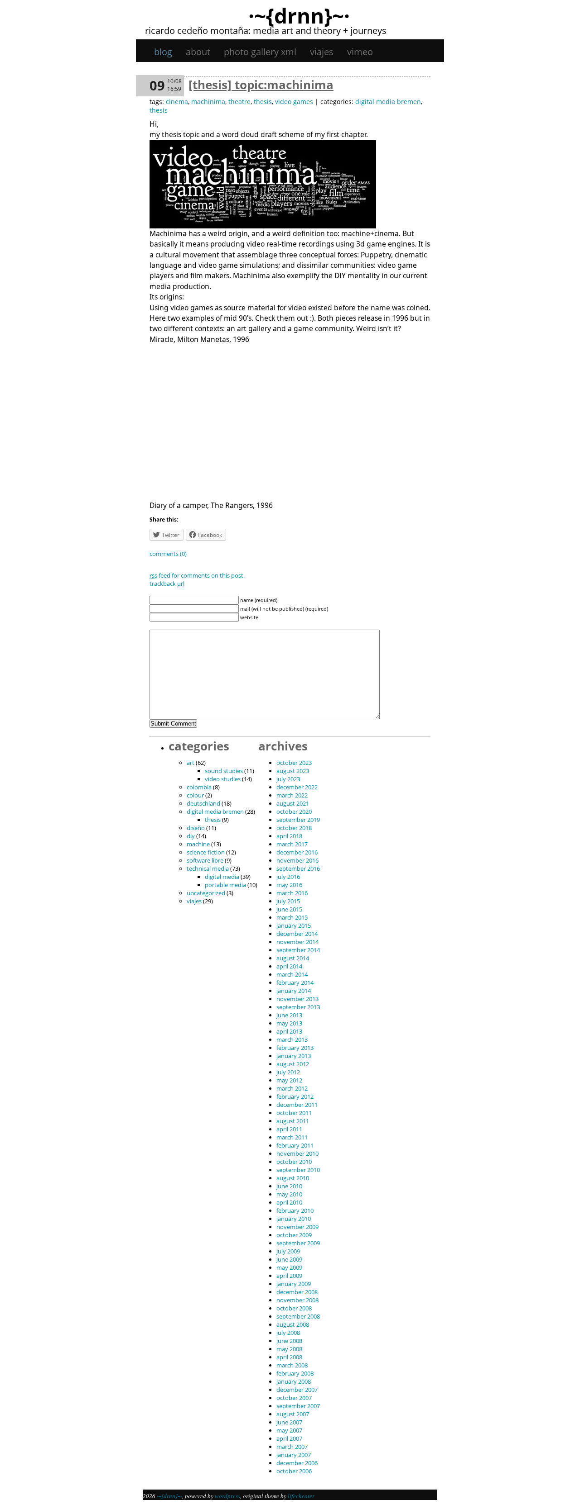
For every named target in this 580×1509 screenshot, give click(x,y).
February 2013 (295, 1048)
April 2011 (289, 1129)
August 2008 (292, 1324)
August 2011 (292, 1121)
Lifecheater (301, 1496)
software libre (205, 860)
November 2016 (297, 860)
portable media (225, 885)
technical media (208, 868)
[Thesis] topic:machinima (261, 84)
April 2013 (289, 1031)
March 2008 (292, 1365)
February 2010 (295, 1210)
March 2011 (292, 1137)
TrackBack (167, 583)
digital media (222, 877)
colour (195, 795)
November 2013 (297, 999)
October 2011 (294, 1113)
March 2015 (292, 917)
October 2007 (294, 1398)
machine (198, 844)
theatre (239, 101)
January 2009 (293, 1284)
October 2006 (294, 1471)
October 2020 (294, 811)
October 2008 (294, 1308)
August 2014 (292, 958)
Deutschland (203, 803)
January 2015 (293, 925)
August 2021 (292, 803)
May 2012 (289, 1080)
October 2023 (294, 763)
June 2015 (289, 909)
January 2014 (293, 991)
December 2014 (297, 934)
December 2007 (297, 1390)
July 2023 (288, 779)
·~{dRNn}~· (299, 15)
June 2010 (289, 1186)
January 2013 (293, 1056)
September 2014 (298, 950)
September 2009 (298, 1243)
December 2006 (297, 1463)
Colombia (199, 787)
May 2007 (289, 1430)
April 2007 (289, 1438)
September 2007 (298, 1406)
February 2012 (295, 1096)
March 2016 (292, 893)
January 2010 (293, 1219)
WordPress (227, 1496)
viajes (322, 52)
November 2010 (297, 1153)
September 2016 (298, 868)
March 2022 (292, 795)
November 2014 (297, 942)
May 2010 (289, 1194)
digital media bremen (388, 101)
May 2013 (289, 1023)
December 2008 (297, 1292)
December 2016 (297, 852)
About (198, 52)
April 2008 (289, 1357)
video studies (223, 779)
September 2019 (298, 820)
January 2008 (293, 1381)
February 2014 (295, 982)
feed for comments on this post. (197, 575)
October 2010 (294, 1162)
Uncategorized (206, 893)
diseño (196, 828)
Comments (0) (168, 554)
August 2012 (292, 1064)
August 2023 (292, 771)
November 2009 (297, 1227)
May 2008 (289, 1349)
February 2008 (295, 1373)
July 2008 (288, 1333)
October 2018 (294, 828)
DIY (191, 836)
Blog (163, 52)
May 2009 (289, 1267)
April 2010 (289, 1202)
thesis (263, 101)
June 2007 (289, 1422)
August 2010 (292, 1178)
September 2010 (298, 1170)
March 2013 (292, 1039)
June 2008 (289, 1341)
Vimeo (360, 52)
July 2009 (288, 1251)
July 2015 (288, 901)
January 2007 (293, 1455)
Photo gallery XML (260, 52)
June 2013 (289, 1015)
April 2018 (289, 836)
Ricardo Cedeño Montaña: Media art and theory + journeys (266, 30)
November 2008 (297, 1300)
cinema (177, 101)
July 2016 (288, 877)
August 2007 (292, 1414)
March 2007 (292, 1447)
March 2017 (292, 844)
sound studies (224, 771)
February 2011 (295, 1145)
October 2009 (294, 1235)
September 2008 (298, 1316)
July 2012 (288, 1072)
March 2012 (292, 1088)
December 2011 (297, 1105)
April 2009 (289, 1276)
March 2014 (292, 974)
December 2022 (297, 787)
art (190, 763)
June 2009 (289, 1259)
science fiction (206, 852)
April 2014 (289, 966)
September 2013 (298, 1007)
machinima (208, 101)
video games (294, 101)
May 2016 (289, 885)
